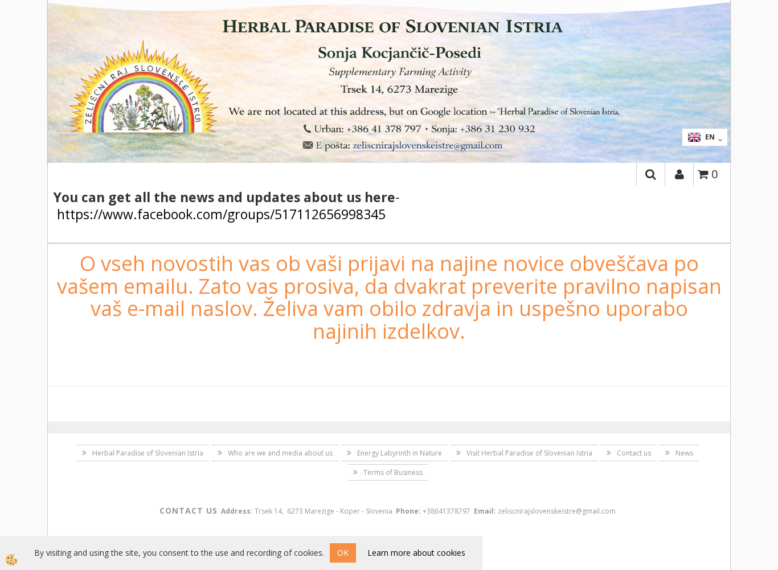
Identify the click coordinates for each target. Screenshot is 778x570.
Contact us (634, 453)
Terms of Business (393, 472)
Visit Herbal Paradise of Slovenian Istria (529, 453)
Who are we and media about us (280, 453)
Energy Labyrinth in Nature (399, 453)
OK (343, 552)
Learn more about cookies (416, 552)
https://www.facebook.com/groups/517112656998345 (221, 214)
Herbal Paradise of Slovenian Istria (147, 453)
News (684, 453)
